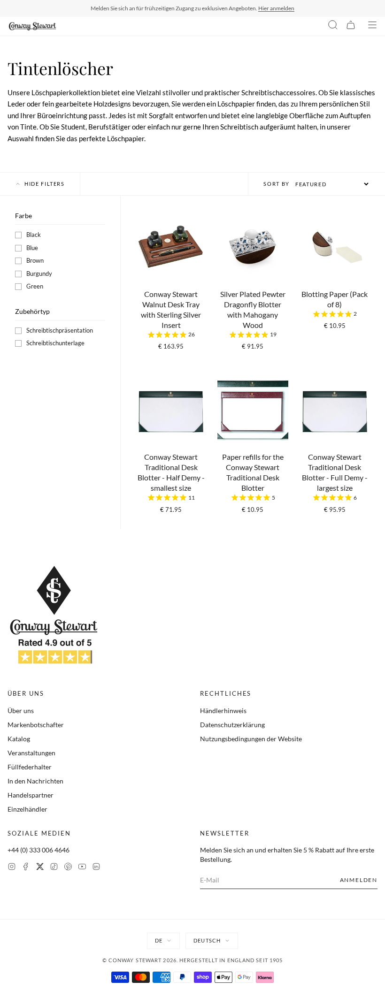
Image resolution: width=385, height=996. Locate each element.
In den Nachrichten (35, 781)
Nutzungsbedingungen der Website (251, 739)
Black (33, 234)
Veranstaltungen (31, 753)
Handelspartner (31, 795)
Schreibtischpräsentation (59, 330)
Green (34, 286)
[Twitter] (40, 867)
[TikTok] (54, 867)
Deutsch (207, 940)
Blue (32, 247)
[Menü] (372, 26)
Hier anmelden (276, 8)
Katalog (19, 739)
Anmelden (358, 879)
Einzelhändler (27, 809)
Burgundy (39, 273)
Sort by (276, 184)
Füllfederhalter (30, 767)
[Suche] (333, 26)
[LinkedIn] (96, 867)
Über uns (21, 711)
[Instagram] (12, 867)
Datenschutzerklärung (232, 725)
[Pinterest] (68, 867)
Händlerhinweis (223, 711)
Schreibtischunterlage (55, 343)
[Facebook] (26, 867)
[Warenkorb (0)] (351, 26)
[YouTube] (82, 867)
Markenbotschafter (36, 725)
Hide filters (44, 184)
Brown (35, 260)
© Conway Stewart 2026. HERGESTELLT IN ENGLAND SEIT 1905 (192, 960)
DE (158, 940)
